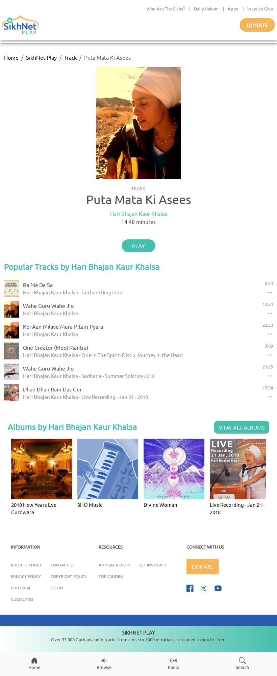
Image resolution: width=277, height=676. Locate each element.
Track (70, 57)
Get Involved (152, 564)
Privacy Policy (26, 576)
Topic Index (111, 576)
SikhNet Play (41, 57)
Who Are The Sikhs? (166, 8)
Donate (257, 25)
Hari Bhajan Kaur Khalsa (138, 213)
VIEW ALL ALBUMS (242, 427)
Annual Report (115, 564)
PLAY (138, 245)
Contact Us (62, 564)
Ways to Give (260, 8)
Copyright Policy (68, 576)
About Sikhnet (26, 564)
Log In (57, 587)
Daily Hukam (206, 8)
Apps (233, 8)
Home (11, 57)
